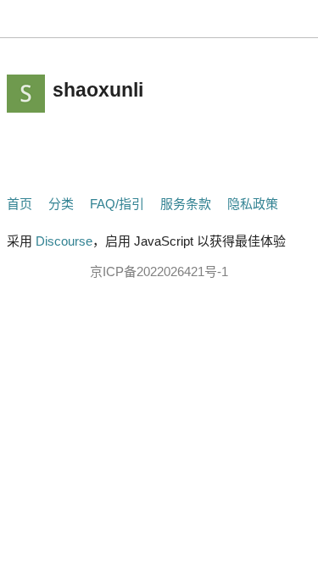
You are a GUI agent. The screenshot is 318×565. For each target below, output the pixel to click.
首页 (19, 204)
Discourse (64, 241)
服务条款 (185, 204)
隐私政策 (252, 204)
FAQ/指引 (117, 204)
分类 (61, 204)
